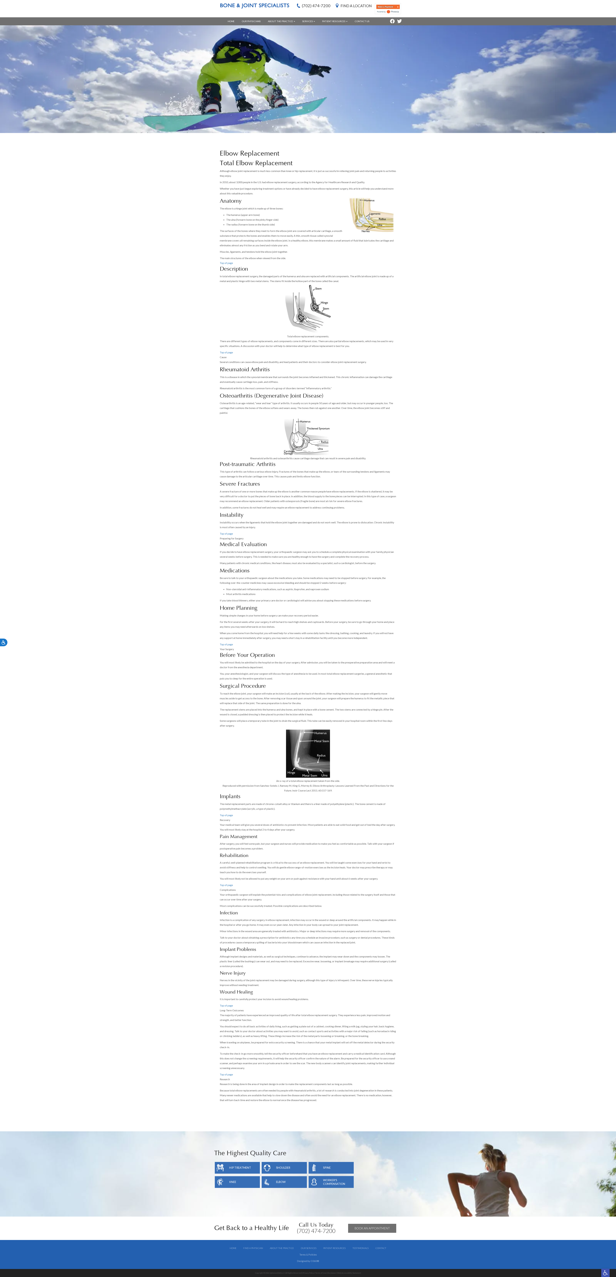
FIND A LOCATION (356, 6)
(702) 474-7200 (316, 5)
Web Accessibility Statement (349, 1273)
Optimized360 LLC (276, 1273)
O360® (315, 1261)
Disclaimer (331, 1273)
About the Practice (280, 21)
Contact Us (362, 21)
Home (231, 21)
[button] (605, 1273)
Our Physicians (251, 21)
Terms (302, 1254)
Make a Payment (385, 7)
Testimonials (360, 1248)
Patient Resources (334, 21)
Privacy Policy (308, 1273)
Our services (308, 1248)
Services (307, 21)
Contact (380, 1248)
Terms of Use (320, 1273)
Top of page (226, 262)
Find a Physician (253, 1248)
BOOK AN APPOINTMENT (372, 1228)
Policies (312, 1254)
